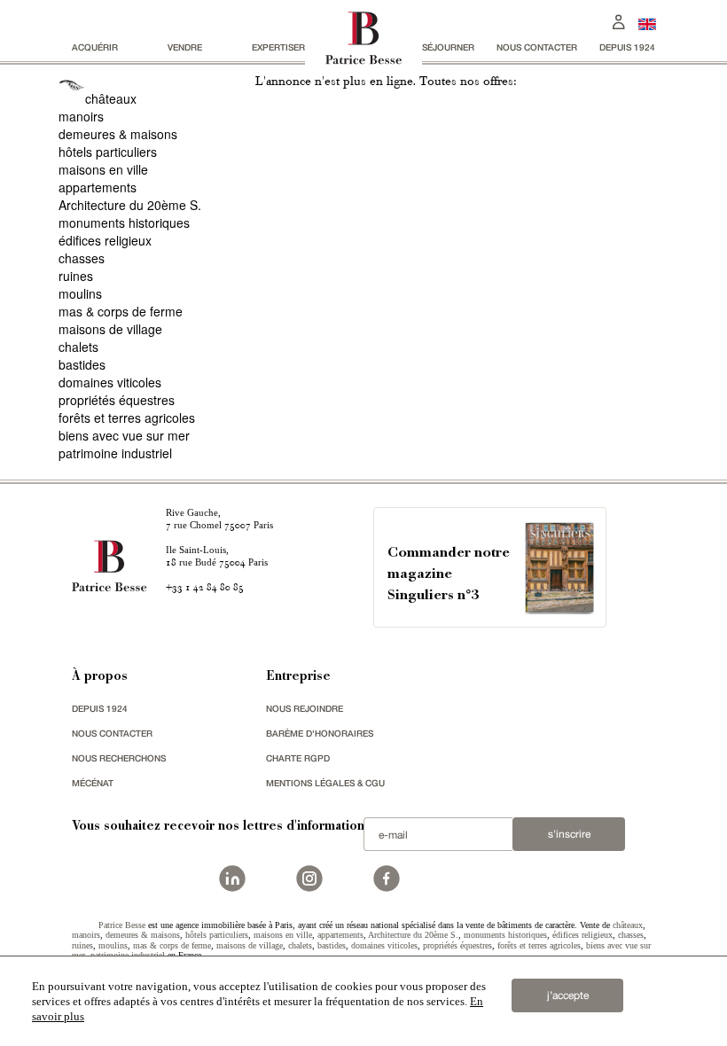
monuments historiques (124, 222)
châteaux (111, 98)
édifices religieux (105, 240)
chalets (78, 346)
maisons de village (110, 329)
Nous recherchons (119, 758)
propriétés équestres (117, 400)
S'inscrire (569, 834)
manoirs (81, 116)
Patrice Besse (121, 925)
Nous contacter (536, 47)
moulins (80, 293)
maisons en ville (103, 169)
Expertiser (278, 47)
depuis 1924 (627, 47)
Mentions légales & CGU (325, 782)
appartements (98, 187)
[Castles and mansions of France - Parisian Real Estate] (647, 23)
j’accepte (568, 995)
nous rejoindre (304, 708)
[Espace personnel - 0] (619, 20)
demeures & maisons (118, 134)
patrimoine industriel (115, 453)
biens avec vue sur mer (124, 435)
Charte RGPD (298, 758)
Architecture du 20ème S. (130, 205)
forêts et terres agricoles (127, 417)
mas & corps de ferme (121, 311)
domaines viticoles (110, 382)
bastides (82, 364)
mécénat (92, 782)
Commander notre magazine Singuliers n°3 (448, 575)
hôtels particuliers (108, 151)
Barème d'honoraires (319, 733)
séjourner (448, 47)
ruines (76, 276)
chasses (82, 258)
